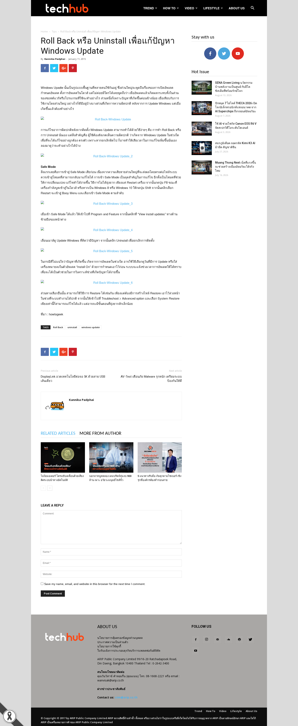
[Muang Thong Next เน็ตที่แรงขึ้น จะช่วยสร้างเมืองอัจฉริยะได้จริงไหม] (202, 168)
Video (189, 8)
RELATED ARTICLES (58, 433)
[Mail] (217, 640)
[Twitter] (250, 640)
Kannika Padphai (54, 58)
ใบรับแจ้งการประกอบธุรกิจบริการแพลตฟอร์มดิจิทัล (128, 650)
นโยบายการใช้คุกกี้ (109, 646)
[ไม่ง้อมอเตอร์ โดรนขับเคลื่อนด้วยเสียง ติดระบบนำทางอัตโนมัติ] (63, 457)
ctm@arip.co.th (126, 697)
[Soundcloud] (228, 640)
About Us (237, 8)
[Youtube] (196, 651)
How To (169, 8)
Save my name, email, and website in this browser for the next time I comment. (94, 584)
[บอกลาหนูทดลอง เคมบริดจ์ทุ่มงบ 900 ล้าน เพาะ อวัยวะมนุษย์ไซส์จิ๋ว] (111, 457)
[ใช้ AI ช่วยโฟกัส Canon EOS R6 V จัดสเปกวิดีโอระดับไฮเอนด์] (202, 129)
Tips (54, 31)
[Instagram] (207, 640)
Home (44, 31)
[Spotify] (239, 640)
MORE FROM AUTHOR (100, 433)
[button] (252, 8)
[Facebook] (196, 640)
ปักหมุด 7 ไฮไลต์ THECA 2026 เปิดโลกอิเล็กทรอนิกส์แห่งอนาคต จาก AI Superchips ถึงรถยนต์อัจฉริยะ (236, 107)
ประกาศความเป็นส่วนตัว (112, 642)
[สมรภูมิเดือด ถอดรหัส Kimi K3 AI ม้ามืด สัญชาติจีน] (202, 148)
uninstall (72, 327)
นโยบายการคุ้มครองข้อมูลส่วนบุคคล (120, 638)
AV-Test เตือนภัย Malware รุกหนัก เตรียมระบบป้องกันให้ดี (151, 379)
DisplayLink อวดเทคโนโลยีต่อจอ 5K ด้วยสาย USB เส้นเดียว (73, 379)
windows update (90, 327)
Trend (148, 8)
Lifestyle (211, 8)
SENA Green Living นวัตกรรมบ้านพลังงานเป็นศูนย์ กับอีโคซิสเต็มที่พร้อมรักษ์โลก (233, 86)
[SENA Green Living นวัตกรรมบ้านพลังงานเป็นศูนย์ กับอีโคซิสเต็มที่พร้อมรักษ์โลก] (202, 88)
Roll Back (58, 327)
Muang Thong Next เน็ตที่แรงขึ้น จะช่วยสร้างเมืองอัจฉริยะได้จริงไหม (235, 166)
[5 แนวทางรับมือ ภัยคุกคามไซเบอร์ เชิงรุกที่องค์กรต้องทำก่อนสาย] (160, 457)
